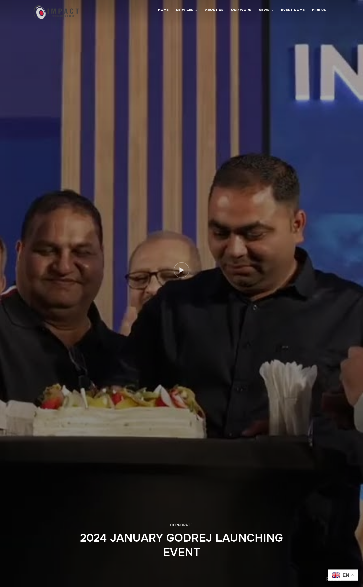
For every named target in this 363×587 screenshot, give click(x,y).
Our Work (241, 10)
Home (163, 10)
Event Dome (293, 10)
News (264, 10)
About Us (214, 10)
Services (184, 10)
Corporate (181, 525)
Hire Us (319, 10)
